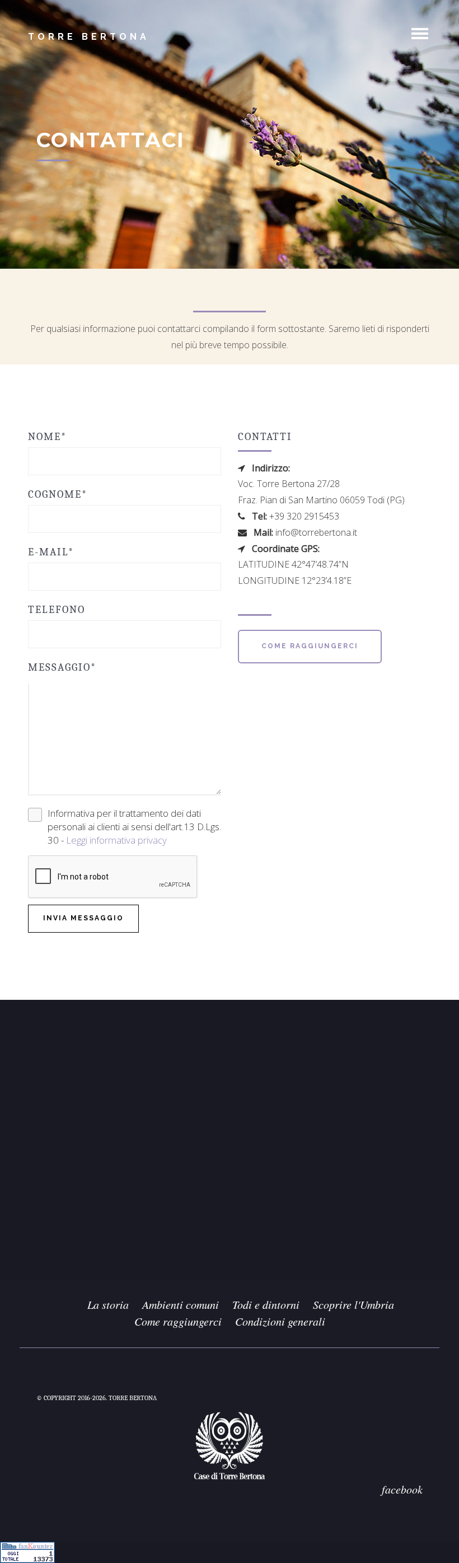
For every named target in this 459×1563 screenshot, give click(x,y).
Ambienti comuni (180, 1304)
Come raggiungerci (178, 1321)
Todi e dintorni (265, 1304)
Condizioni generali (280, 1321)
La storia (108, 1304)
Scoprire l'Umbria (353, 1304)
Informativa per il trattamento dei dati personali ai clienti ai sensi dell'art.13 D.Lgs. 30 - (134, 827)
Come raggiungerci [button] (309, 646)
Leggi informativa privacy (116, 840)
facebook (402, 1489)
